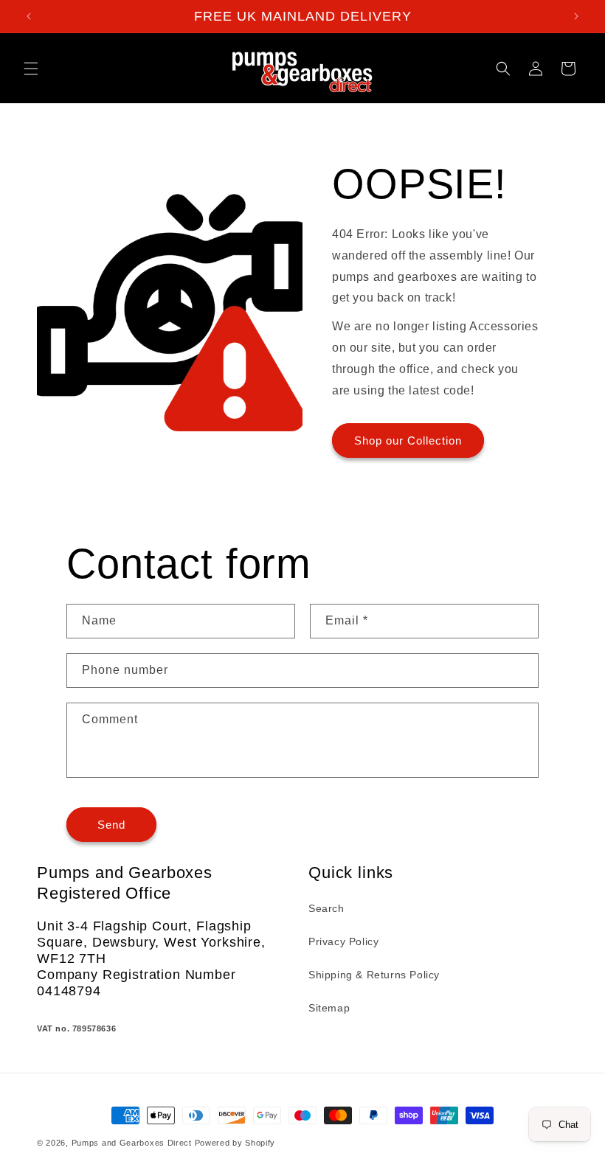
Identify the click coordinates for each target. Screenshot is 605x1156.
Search (326, 908)
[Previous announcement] (29, 16)
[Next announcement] (576, 16)
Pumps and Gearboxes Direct (132, 1142)
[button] (31, 68)
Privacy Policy (343, 941)
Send (111, 824)
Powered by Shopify (235, 1142)
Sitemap (329, 1008)
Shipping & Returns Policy (374, 975)
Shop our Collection (408, 440)
